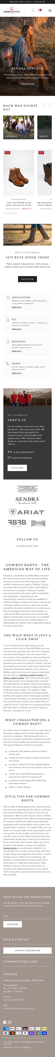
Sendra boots (10, 848)
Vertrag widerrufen (27, 951)
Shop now (27, 279)
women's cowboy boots (31, 675)
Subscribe (13, 924)
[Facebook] (5, 1022)
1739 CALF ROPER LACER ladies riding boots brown (19, 204)
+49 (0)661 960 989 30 (14, 1000)
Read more (16, 307)
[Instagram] (9, 1022)
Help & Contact (16, 939)
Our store (17, 468)
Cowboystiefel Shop (20, 961)
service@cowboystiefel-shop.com (18, 1008)
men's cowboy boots (13, 678)
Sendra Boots (27, 84)
